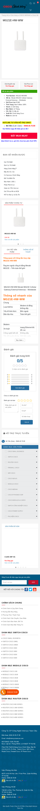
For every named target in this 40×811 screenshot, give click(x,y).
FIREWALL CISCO (13, 467)
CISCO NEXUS (12, 478)
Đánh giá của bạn (9, 400)
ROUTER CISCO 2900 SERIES (13, 711)
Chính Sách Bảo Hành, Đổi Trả (13, 621)
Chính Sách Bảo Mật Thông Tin (13, 625)
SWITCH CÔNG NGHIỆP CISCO (17, 505)
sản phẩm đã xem (12, 526)
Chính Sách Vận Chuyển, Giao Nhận (14, 618)
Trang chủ (5, 15)
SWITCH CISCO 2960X (10, 645)
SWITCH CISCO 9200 (10, 654)
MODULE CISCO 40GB (10, 681)
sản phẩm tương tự (13, 203)
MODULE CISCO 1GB (10, 671)
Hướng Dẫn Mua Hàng (10, 612)
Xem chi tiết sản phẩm (12, 239)
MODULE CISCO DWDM (11, 687)
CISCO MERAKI (25, 15)
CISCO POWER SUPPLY (15, 511)
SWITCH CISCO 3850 (10, 651)
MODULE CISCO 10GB (10, 674)
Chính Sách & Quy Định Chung (13, 608)
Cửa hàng (14, 15)
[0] (30, 10)
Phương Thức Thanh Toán (11, 615)
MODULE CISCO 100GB (11, 684)
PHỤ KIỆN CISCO (13, 516)
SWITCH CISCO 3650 (10, 648)
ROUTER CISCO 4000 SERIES (13, 717)
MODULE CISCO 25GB (10, 678)
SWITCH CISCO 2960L (10, 641)
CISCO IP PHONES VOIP (15, 495)
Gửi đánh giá (20, 388)
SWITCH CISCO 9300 (10, 658)
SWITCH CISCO (13, 457)
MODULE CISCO (13, 484)
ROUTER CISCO (13, 462)
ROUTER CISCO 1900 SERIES (13, 707)
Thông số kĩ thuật (28, 251)
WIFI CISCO (11, 473)
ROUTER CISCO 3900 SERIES (13, 714)
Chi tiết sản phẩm (12, 251)
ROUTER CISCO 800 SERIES (12, 704)
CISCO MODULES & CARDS (16, 500)
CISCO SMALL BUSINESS (16, 451)
